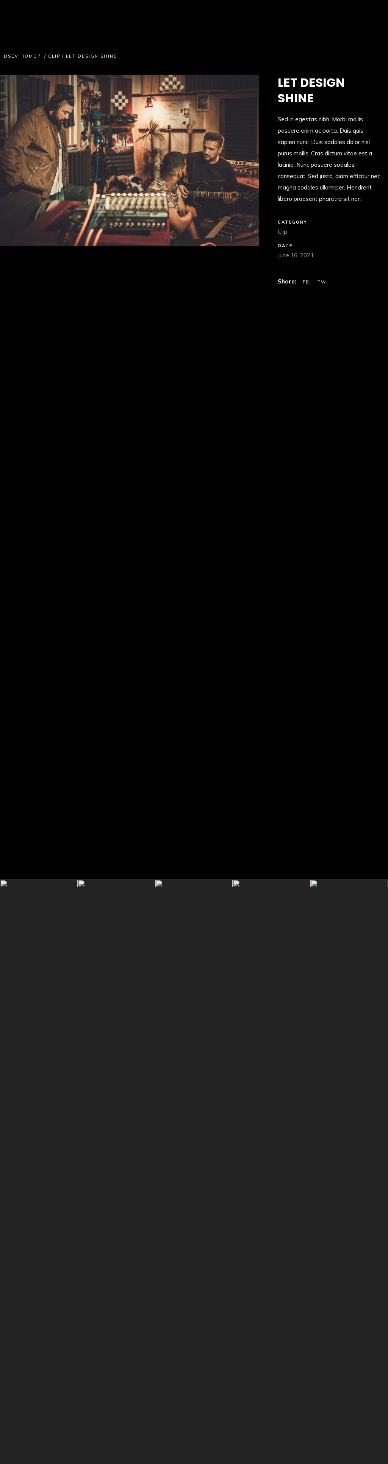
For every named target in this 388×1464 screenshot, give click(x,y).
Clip (54, 56)
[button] (26, 160)
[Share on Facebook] (307, 282)
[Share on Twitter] (322, 282)
